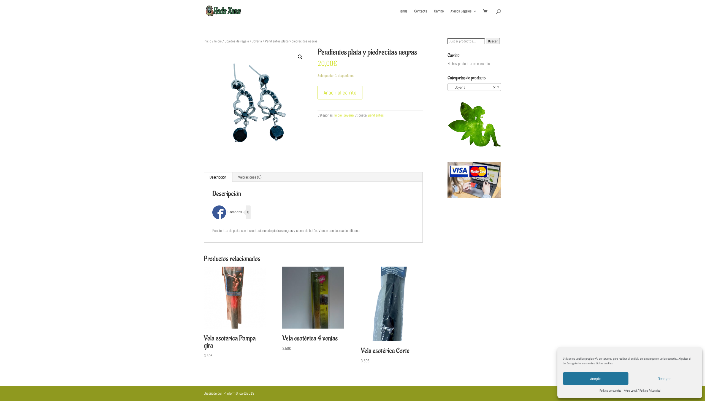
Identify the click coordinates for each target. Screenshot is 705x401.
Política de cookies (610, 390)
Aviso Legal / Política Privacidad (642, 390)
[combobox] (474, 87)
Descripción (218, 177)
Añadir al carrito (340, 92)
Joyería (257, 41)
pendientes (376, 115)
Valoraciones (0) (250, 177)
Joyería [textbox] (472, 87)
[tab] (218, 177)
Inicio (207, 41)
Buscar (493, 41)
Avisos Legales (461, 11)
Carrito (439, 11)
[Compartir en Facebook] (227, 212)
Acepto (595, 378)
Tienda (402, 11)
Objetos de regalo (237, 41)
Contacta (420, 11)
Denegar (664, 378)
